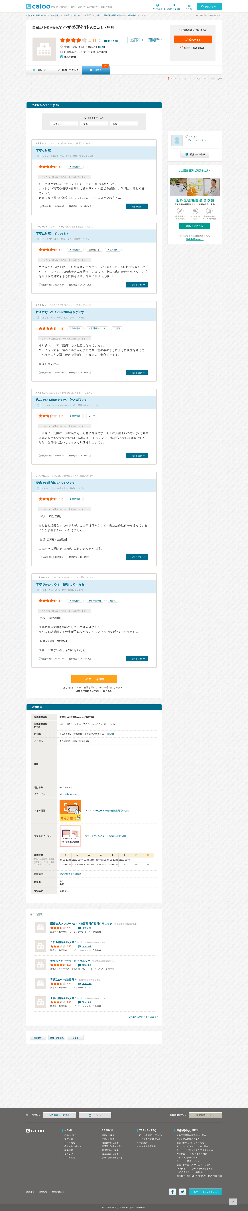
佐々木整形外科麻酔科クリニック (81, 923)
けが (92, 416)
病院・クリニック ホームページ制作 (194, 1165)
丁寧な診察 (43, 150)
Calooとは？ (70, 1135)
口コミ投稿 (69, 1157)
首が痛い (114, 250)
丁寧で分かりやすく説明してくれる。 (62, 584)
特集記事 (68, 1150)
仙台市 (77, 15)
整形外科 (76, 167)
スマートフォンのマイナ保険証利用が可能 (105, 836)
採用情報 (43, 1192)
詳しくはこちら (194, 226)
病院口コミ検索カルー (36, 15)
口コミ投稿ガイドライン (150, 1135)
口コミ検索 (69, 1143)
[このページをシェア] (172, 1192)
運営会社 (30, 1192)
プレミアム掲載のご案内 (188, 1139)
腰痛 (118, 328)
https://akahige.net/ (69, 794)
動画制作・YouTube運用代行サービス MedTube (199, 1176)
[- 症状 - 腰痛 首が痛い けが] (124, 124)
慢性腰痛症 (95, 601)
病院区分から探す (110, 1154)
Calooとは (157, 9)
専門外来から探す (110, 1150)
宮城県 (66, 15)
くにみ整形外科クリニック (66, 942)
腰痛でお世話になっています (55, 482)
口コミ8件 (87, 965)
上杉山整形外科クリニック (66, 998)
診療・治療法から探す (112, 1157)
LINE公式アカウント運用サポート (193, 1172)
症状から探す (108, 1139)
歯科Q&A (68, 1154)
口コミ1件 (87, 983)
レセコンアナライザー (187, 1157)
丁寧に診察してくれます (52, 233)
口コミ (75, 1038)
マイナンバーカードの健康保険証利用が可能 (107, 810)
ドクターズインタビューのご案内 (192, 1146)
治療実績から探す (110, 1143)
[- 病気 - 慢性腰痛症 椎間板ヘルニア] (94, 124)
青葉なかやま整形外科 (63, 979)
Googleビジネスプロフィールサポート (195, 1168)
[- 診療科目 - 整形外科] (64, 124)
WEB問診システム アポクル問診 (192, 1154)
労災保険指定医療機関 (70, 874)
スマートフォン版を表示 (205, 1192)
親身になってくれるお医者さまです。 (62, 312)
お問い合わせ (58, 1192)
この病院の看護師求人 (135, 40)
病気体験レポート (72, 1146)
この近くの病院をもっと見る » (143, 1016)
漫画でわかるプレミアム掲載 (190, 1143)
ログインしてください (196, 140)
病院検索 (55, 15)
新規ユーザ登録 (173, 9)
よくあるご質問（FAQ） (150, 1139)
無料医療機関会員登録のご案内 (191, 1135)
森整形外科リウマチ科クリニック (70, 960)
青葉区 (88, 15)
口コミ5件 (87, 946)
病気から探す (108, 1135)
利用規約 (143, 1143)
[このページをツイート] (182, 1192)
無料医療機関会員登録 (154, 40)
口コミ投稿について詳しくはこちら (94, 691)
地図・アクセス (57, 1038)
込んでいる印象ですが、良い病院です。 (63, 399)
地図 (101, 47)
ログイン (189, 9)
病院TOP (38, 1038)
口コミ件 (113, 41)
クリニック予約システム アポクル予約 (195, 1150)
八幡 (97, 15)
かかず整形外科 (60, 27)
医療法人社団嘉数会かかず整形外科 (120, 15)
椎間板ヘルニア (98, 328)
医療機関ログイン (195, 239)
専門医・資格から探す (112, 1146)
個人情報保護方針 (147, 1146)
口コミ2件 (87, 928)
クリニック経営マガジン (188, 1161)
